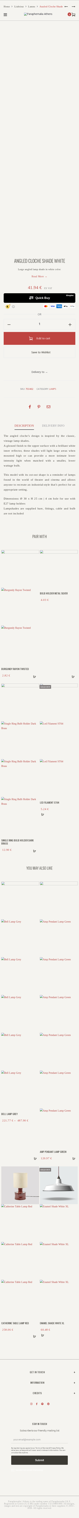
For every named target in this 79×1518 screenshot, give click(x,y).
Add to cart (42, 338)
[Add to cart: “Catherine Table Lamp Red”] (34, 1335)
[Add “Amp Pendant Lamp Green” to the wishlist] (72, 884)
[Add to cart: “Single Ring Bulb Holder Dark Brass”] (34, 850)
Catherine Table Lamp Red (15, 1323)
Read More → (39, 276)
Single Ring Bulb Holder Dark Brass (17, 841)
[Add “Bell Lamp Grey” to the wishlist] (34, 884)
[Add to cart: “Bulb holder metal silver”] (72, 675)
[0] (73, 14)
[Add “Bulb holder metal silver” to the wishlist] (72, 552)
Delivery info (53, 425)
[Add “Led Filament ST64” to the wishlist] (72, 686)
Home (7, 6)
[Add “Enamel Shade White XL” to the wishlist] (72, 1169)
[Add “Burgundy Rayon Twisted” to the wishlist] (34, 552)
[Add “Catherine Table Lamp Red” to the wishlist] (34, 1169)
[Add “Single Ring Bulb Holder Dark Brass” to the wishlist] (34, 686)
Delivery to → (39, 372)
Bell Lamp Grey (9, 1114)
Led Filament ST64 (49, 802)
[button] (9, 324)
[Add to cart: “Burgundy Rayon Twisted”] (34, 675)
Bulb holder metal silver (54, 593)
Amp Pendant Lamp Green (53, 1152)
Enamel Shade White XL (52, 1323)
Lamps (31, 6)
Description (24, 425)
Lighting (19, 6)
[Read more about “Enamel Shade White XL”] (42, 1335)
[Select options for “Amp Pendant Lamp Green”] (72, 1158)
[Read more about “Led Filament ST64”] (42, 814)
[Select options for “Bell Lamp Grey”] (34, 1158)
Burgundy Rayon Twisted (15, 669)
